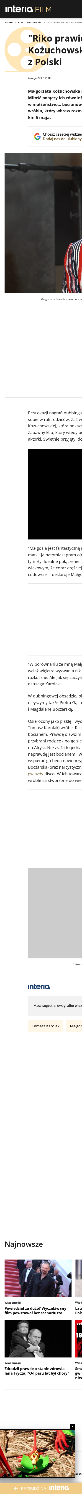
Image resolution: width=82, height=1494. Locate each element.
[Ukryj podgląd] (72, 1426)
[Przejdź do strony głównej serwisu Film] (43, 9)
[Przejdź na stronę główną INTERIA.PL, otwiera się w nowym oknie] (19, 9)
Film (20, 22)
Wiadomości (34, 22)
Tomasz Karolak (45, 1025)
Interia (9, 22)
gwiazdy (35, 773)
